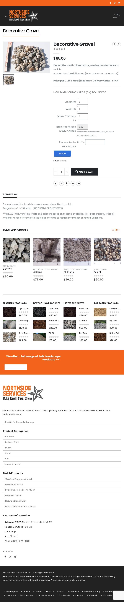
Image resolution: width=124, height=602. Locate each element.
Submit (62, 153)
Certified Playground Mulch (19, 479)
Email (78, 183)
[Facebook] (110, 3)
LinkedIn (67, 183)
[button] (5, 15)
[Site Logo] (24, 16)
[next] (119, 44)
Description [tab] (10, 194)
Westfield (93, 595)
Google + (72, 183)
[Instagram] (119, 3)
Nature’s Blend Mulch (15, 500)
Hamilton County (92, 591)
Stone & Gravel (9, 266)
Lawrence (11, 595)
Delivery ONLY (39, 269)
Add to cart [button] (25, 243)
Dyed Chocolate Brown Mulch (20, 489)
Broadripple (12, 591)
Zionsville (107, 595)
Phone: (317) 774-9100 (17, 540)
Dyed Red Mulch (13, 495)
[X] (115, 3)
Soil (7, 458)
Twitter (61, 183)
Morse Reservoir (46, 595)
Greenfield (73, 591)
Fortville (50, 591)
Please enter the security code (67, 144)
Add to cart (86, 171)
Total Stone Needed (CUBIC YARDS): (66, 128)
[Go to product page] (16, 250)
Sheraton (79, 595)
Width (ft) (71, 109)
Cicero (38, 591)
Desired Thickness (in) (66, 118)
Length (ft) (70, 101)
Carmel (26, 591)
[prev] (114, 44)
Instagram (15, 556)
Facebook (55, 183)
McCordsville (26, 595)
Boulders (9, 436)
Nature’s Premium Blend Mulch (20, 506)
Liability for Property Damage (19, 422)
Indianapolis (111, 591)
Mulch (8, 447)
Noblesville (64, 595)
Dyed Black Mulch (14, 484)
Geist (61, 591)
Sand (8, 453)
